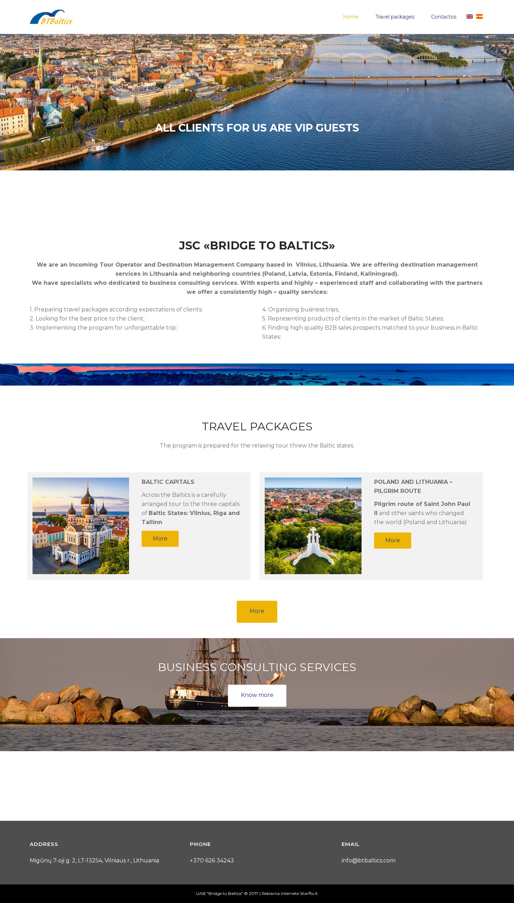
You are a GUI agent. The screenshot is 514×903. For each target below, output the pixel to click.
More (160, 538)
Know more (257, 695)
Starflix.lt (309, 893)
